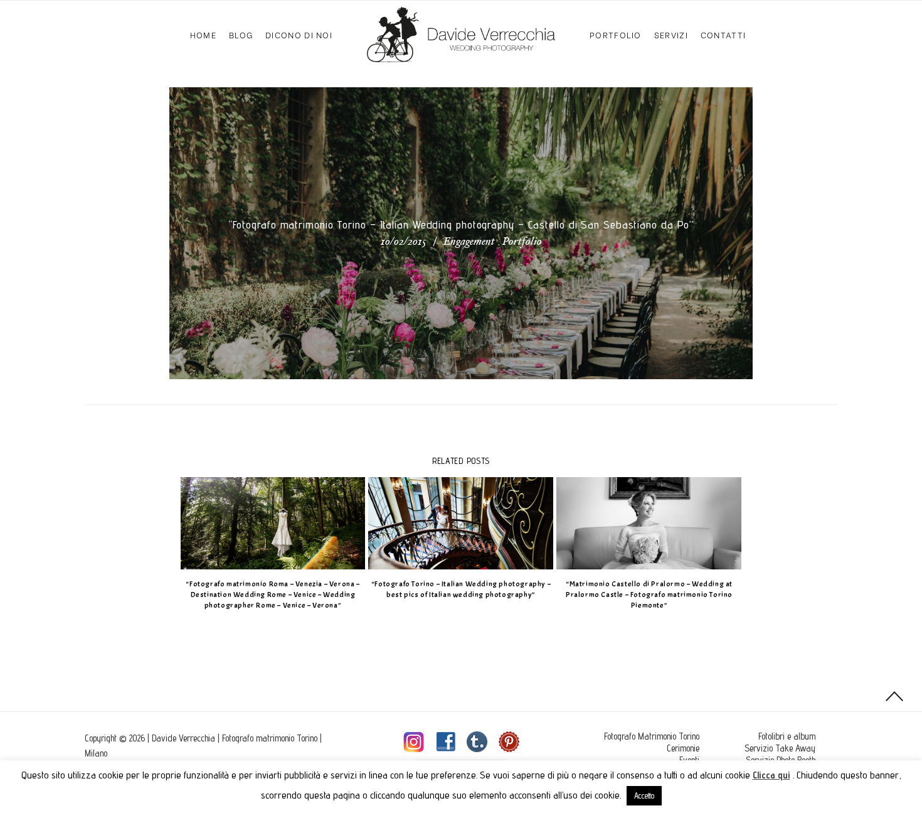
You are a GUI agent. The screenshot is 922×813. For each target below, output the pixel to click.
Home (203, 34)
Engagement (469, 242)
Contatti (723, 34)
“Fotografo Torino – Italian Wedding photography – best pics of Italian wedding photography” (461, 589)
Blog (241, 34)
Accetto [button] (644, 795)
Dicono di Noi (298, 34)
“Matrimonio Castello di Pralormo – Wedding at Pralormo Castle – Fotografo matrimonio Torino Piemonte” (649, 594)
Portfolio (616, 34)
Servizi (671, 34)
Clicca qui (771, 775)
